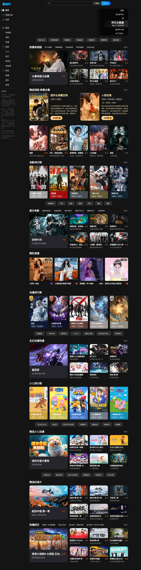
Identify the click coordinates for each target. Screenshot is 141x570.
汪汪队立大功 (41, 424)
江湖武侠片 (101, 211)
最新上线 (41, 40)
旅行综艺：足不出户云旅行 (95, 525)
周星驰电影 (57, 211)
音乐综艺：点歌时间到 (76, 525)
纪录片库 (47, 475)
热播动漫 (79, 40)
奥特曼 (118, 424)
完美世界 (64, 333)
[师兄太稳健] (78, 22)
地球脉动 (86, 475)
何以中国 (111, 475)
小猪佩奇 (83, 424)
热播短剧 (104, 40)
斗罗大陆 (51, 333)
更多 (125, 47)
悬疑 (80, 203)
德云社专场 (62, 525)
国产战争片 (68, 211)
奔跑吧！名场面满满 (48, 525)
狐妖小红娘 (88, 333)
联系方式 (3, 109)
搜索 (107, 3)
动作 (61, 203)
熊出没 (55, 424)
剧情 (108, 203)
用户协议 (5, 111)
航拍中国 (59, 475)
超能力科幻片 (79, 211)
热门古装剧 (48, 47)
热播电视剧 (54, 40)
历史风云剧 (90, 47)
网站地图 (10, 109)
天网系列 (98, 475)
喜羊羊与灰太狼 (68, 424)
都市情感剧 (80, 47)
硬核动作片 (90, 211)
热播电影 (67, 40)
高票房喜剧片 (46, 211)
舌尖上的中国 (72, 475)
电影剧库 (51, 203)
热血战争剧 (69, 47)
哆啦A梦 (106, 424)
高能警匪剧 (58, 47)
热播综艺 (92, 40)
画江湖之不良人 (104, 333)
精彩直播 (116, 40)
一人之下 (76, 333)
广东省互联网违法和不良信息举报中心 (8, 137)
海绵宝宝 (95, 424)
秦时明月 (118, 333)
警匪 (98, 203)
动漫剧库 (39, 333)
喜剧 (70, 203)
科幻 (89, 203)
